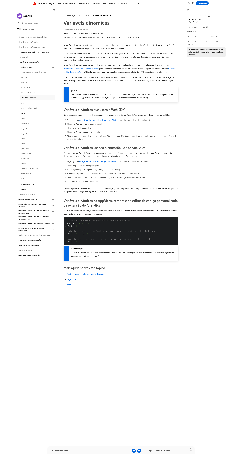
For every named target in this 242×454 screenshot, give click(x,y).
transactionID (26, 174)
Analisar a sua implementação (29, 255)
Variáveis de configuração (29, 62)
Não (200, 22)
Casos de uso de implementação (29, 240)
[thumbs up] (134, 451)
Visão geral (24, 57)
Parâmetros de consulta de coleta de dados (81, 68)
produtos (24, 138)
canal (69, 284)
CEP (22, 179)
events (23, 113)
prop (23, 143)
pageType (24, 128)
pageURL (24, 133)
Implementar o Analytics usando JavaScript (34, 224)
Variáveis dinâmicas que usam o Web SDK (203, 37)
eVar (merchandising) (29, 108)
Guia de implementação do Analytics (32, 37)
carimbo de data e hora (29, 169)
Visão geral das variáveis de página (33, 72)
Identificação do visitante (27, 200)
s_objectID (25, 158)
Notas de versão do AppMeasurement (31, 47)
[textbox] (35, 23)
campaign (24, 77)
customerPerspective (28, 92)
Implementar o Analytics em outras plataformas (31, 229)
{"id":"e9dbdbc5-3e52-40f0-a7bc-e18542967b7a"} (87, 33)
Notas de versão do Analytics (28, 42)
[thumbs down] (139, 451)
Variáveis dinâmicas (29, 97)
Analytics (83, 15)
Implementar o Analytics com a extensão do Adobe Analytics (34, 218)
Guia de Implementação (100, 15)
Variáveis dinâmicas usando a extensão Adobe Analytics (204, 43)
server (23, 163)
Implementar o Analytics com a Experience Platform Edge (33, 212)
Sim (193, 22)
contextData (25, 87)
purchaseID (25, 148)
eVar (23, 103)
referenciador (26, 153)
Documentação (70, 15)
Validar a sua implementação (28, 245)
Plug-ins (23, 189)
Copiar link (205, 27)
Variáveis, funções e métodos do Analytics (33, 52)
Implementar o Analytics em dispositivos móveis (35, 235)
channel (24, 82)
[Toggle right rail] (188, 9)
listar (23, 118)
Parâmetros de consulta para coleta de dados (85, 274)
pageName (71, 279)
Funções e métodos (27, 184)
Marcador (194, 27)
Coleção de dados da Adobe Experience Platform (99, 120)
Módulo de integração (27, 194)
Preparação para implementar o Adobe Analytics (32, 205)
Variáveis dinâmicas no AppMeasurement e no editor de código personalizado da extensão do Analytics (205, 52)
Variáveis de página (26, 67)
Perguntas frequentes (25, 250)
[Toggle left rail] (54, 9)
